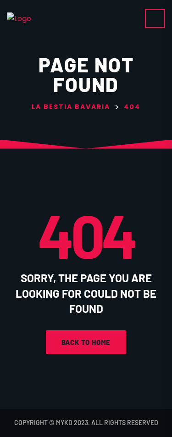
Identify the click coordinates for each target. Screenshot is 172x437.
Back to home (86, 342)
